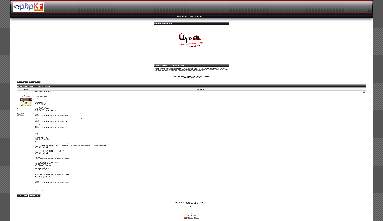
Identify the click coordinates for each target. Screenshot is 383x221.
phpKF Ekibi (207, 213)
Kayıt (200, 16)
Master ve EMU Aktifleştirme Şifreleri (198, 76)
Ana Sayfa (180, 16)
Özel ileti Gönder (20, 115)
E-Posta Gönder (20, 113)
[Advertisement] (191, 59)
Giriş (196, 16)
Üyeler (191, 16)
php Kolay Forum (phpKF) (189, 213)
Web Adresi (19, 114)
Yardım (186, 16)
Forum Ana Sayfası (179, 76)
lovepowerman (26, 93)
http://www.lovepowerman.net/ (42, 190)
